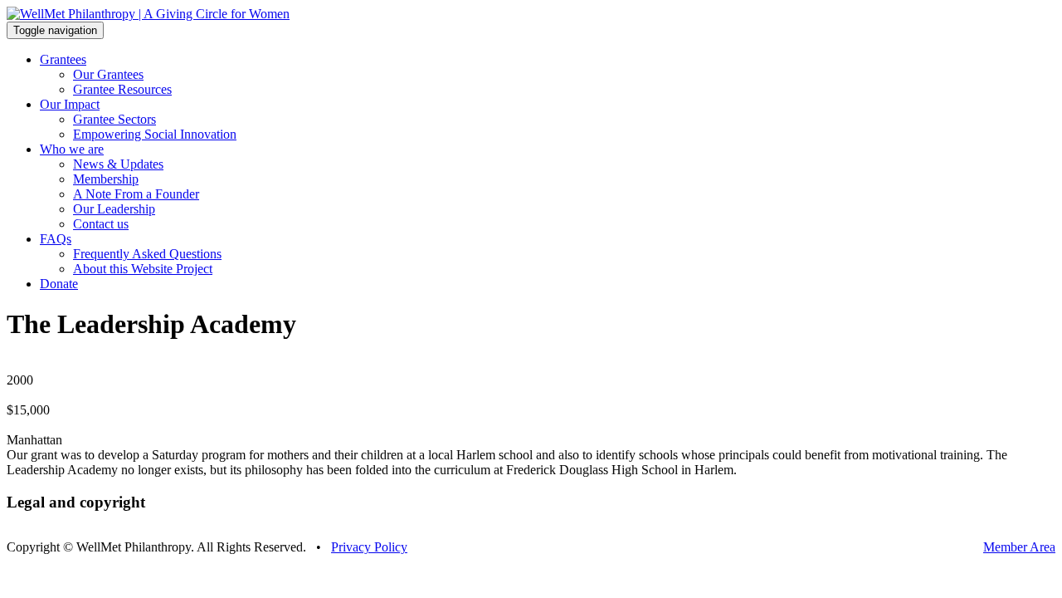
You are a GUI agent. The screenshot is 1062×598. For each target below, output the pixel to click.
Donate (59, 284)
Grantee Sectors (114, 119)
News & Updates (118, 164)
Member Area (1019, 547)
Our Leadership (114, 209)
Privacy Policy (369, 547)
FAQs (55, 239)
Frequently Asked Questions (147, 254)
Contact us (101, 224)
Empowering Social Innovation (154, 134)
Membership (106, 179)
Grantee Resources (122, 89)
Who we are (72, 149)
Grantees (63, 59)
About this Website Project (142, 269)
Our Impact (70, 104)
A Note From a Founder (136, 194)
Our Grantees (108, 74)
